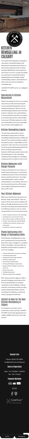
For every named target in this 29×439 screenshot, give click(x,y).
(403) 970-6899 (17, 359)
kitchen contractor (9, 72)
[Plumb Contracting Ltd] (14, 38)
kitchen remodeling (22, 101)
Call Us (7, 436)
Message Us (21, 436)
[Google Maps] (15, 394)
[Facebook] (12, 394)
